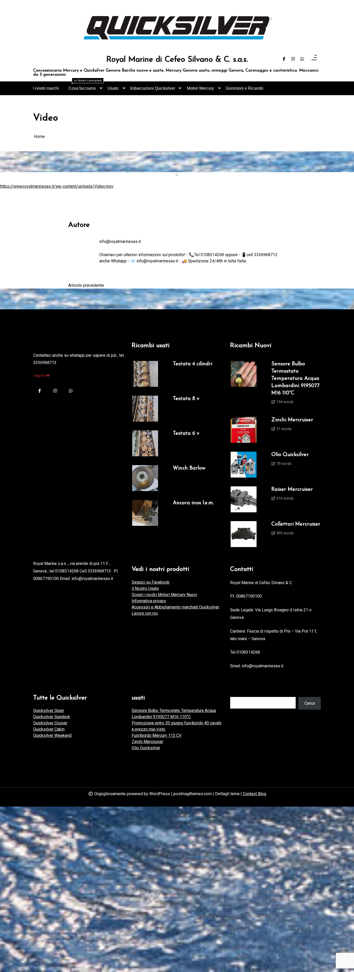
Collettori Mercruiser (295, 524)
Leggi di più (41, 375)
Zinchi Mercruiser (292, 420)
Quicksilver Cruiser (50, 723)
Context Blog (254, 793)
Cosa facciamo (85, 85)
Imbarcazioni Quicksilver (152, 88)
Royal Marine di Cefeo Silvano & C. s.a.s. (177, 60)
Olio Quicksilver (290, 454)
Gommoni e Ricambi (244, 88)
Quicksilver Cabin (49, 729)
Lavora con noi (145, 613)
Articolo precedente (86, 285)
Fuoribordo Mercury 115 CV (156, 735)
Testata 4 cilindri (192, 364)
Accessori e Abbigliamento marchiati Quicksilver (175, 607)
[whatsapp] (302, 59)
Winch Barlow (189, 468)
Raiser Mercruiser (292, 489)
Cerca (310, 703)
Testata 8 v (186, 398)
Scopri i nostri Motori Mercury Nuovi (164, 594)
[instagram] (293, 59)
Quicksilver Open (48, 710)
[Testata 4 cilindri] (145, 374)
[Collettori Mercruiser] (244, 534)
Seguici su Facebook (150, 582)
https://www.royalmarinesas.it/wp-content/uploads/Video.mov (57, 186)
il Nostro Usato (145, 588)
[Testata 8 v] (145, 409)
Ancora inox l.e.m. (193, 503)
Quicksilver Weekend (52, 735)
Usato (113, 88)
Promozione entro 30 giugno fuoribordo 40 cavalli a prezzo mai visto (176, 726)
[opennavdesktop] (314, 59)
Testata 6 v (186, 433)
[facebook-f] (284, 59)
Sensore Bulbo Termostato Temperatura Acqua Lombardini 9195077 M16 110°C (295, 378)
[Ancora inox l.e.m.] (145, 513)
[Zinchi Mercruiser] (244, 430)
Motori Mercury (200, 88)
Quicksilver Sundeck (51, 716)
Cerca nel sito (242, 691)
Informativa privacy (149, 600)
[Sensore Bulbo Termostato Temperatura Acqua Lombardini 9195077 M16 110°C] (244, 384)
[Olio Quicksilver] (244, 465)
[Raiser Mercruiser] (244, 499)
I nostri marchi (46, 88)
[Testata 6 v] (145, 443)
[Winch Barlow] (145, 478)
